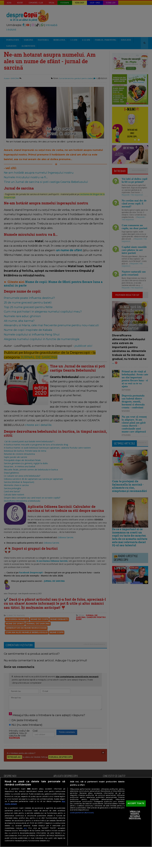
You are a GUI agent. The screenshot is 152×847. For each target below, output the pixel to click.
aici (25, 828)
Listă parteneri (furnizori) (82, 813)
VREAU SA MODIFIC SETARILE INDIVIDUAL (135, 814)
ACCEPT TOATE (136, 803)
